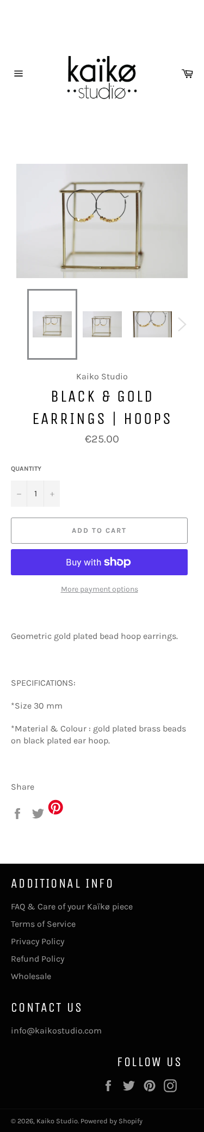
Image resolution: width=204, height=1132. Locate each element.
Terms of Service (43, 924)
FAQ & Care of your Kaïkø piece (72, 906)
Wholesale (31, 976)
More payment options (99, 589)
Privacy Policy (37, 941)
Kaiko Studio (57, 1121)
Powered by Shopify (112, 1121)
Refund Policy (37, 958)
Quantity (26, 468)
